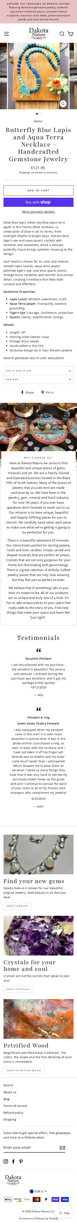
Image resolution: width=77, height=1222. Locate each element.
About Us (10, 1092)
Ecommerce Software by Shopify (38, 1218)
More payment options (38, 212)
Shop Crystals (18, 989)
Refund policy (13, 1113)
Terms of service (15, 1106)
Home (38, 121)
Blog (6, 1099)
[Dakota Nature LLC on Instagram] (5, 1161)
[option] (38, 11)
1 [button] (37, 114)
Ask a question (18, 370)
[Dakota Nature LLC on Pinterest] (21, 1161)
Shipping (24, 172)
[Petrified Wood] (38, 1019)
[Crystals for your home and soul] (38, 935)
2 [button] (41, 114)
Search (8, 1085)
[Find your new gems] (38, 854)
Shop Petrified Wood (24, 1070)
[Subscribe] (62, 1147)
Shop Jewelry (17, 905)
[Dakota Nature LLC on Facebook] (13, 1161)
